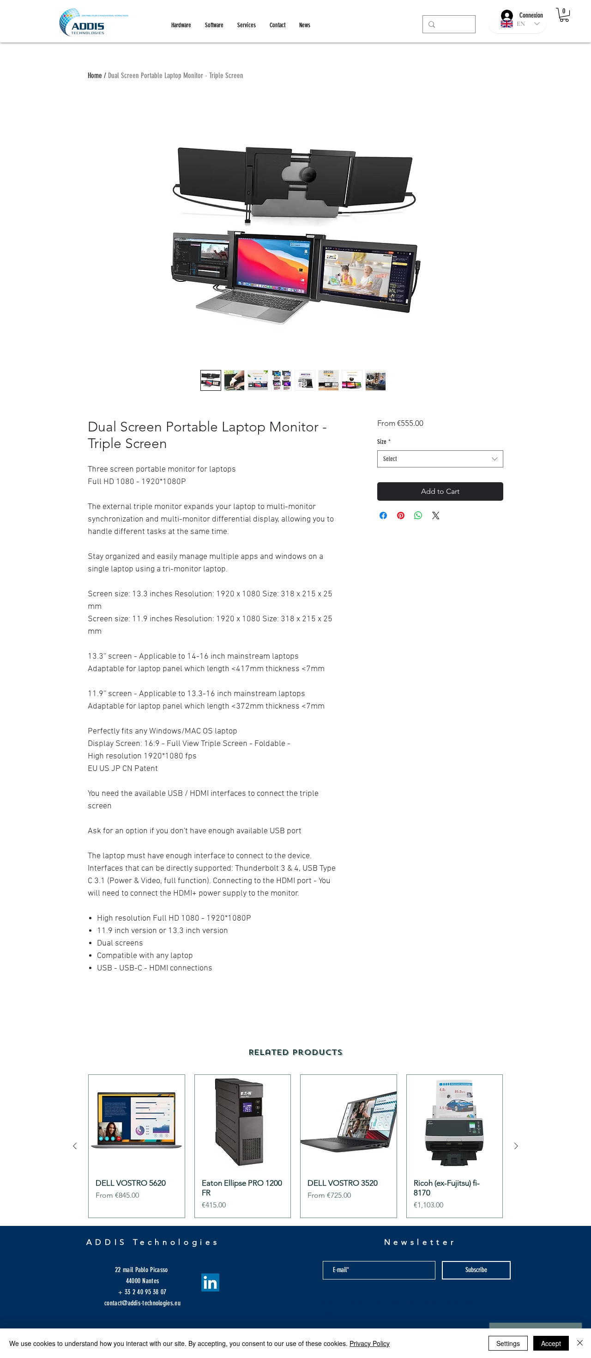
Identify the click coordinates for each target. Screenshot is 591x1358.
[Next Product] (516, 1146)
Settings (508, 1343)
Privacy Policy (370, 1343)
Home (95, 75)
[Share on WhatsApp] (418, 515)
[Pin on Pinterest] (400, 515)
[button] (564, 15)
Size (384, 442)
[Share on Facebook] (383, 515)
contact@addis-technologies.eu (142, 1303)
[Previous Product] (74, 1146)
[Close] (579, 1343)
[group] (295, 1146)
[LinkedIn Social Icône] (210, 1282)
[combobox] (440, 459)
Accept (551, 1343)
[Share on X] (435, 515)
